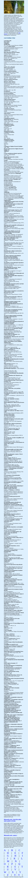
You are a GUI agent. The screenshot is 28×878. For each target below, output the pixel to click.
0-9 (17, 875)
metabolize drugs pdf (13, 6)
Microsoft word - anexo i (10, 835)
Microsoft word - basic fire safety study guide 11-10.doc (12, 820)
